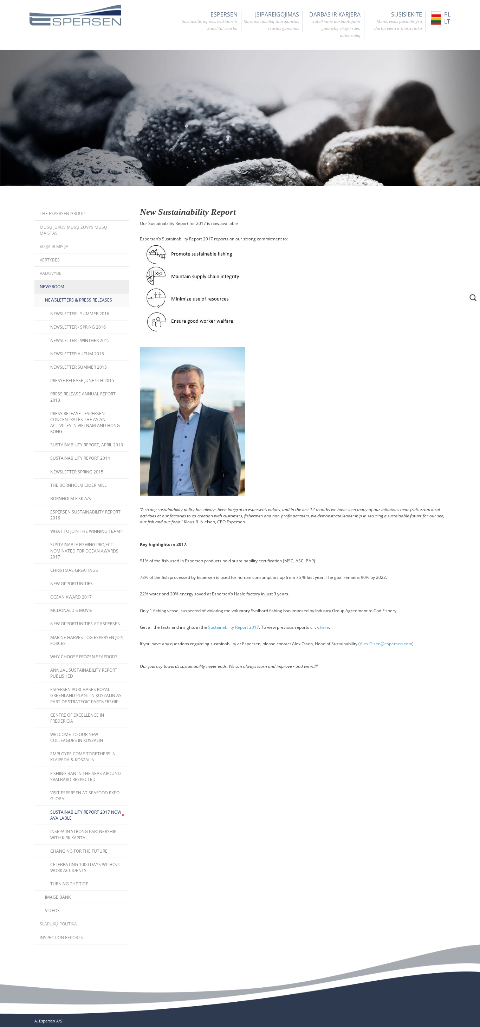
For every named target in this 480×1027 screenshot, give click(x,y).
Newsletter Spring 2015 (76, 472)
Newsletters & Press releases (78, 300)
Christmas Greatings (74, 570)
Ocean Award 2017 (71, 597)
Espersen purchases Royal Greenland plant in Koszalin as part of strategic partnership (86, 695)
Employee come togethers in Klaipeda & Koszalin (83, 757)
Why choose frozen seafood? (83, 657)
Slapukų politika (58, 924)
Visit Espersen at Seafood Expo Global (84, 796)
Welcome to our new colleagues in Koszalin (76, 737)
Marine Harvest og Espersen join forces (87, 640)
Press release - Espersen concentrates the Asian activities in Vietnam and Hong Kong (85, 422)
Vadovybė (50, 273)
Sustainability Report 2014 (80, 458)
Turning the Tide (69, 884)
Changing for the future (79, 851)
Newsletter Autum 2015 (77, 354)
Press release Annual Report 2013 (83, 397)
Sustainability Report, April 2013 (86, 445)
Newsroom (52, 287)
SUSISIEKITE (398, 21)
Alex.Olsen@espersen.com (386, 644)
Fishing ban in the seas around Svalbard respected (85, 776)
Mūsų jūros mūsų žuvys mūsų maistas (73, 230)
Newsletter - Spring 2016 (78, 327)
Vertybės (50, 260)
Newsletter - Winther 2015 (80, 340)
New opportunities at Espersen (85, 624)
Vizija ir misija (54, 247)
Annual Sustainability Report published (83, 673)
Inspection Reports (61, 938)
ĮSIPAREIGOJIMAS (271, 21)
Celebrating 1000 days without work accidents (85, 867)
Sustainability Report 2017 (233, 627)
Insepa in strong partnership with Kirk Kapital (83, 834)
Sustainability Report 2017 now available (85, 815)
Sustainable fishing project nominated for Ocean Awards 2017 (84, 551)
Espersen (210, 21)
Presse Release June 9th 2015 (82, 380)
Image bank (58, 897)
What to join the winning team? (86, 531)
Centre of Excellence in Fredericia (77, 718)
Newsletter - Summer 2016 (79, 314)
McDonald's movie (71, 610)
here (324, 627)
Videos (52, 910)
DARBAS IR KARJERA (335, 24)
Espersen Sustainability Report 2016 (85, 515)
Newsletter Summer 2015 (78, 367)
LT (447, 21)
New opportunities (71, 584)
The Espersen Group (62, 214)
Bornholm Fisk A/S (70, 499)
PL (447, 14)
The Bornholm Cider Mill (78, 485)
